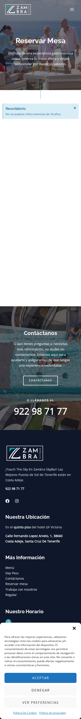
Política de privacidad (52, 713)
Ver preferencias (40, 702)
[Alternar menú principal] (72, 9)
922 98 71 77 (40, 411)
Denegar (41, 690)
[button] (74, 628)
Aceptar (40, 678)
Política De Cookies (25, 713)
